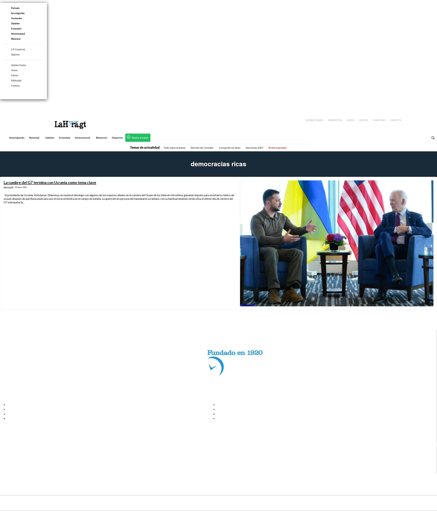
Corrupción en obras (230, 147)
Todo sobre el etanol (174, 147)
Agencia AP (8, 187)
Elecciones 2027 (254, 147)
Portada (15, 8)
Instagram (16, 458)
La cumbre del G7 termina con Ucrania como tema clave (50, 182)
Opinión (15, 23)
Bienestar (16, 39)
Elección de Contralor (202, 147)
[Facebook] (406, 106)
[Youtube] (430, 106)
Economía (16, 28)
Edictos (14, 75)
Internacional (18, 33)
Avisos (14, 70)
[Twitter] (424, 106)
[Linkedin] (418, 106)
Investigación (18, 13)
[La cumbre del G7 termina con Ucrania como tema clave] (336, 243)
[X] (5, 467)
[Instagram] (412, 106)
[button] (433, 138)
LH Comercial (18, 49)
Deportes (15, 54)
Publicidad (16, 80)
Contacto (15, 85)
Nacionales (16, 18)
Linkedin (15, 463)
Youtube (15, 471)
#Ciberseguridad (277, 147)
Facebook (16, 454)
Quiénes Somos (18, 65)
